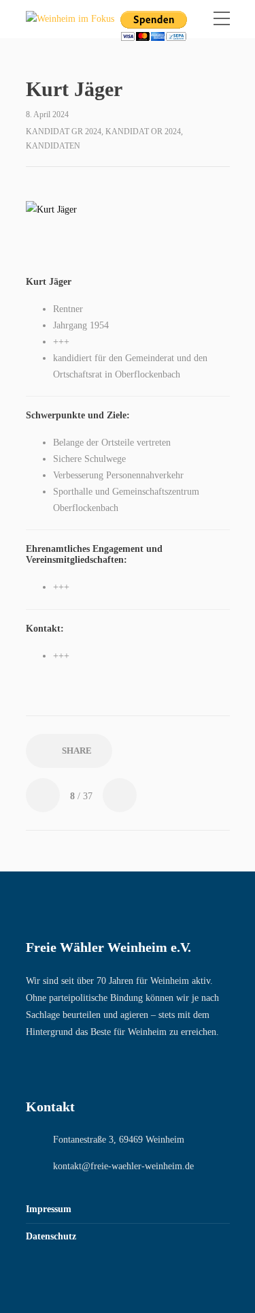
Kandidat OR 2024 (143, 131)
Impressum (48, 1209)
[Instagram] (60, 1067)
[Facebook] (32, 1067)
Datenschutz (51, 1236)
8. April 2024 (47, 114)
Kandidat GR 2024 (63, 131)
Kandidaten (53, 146)
